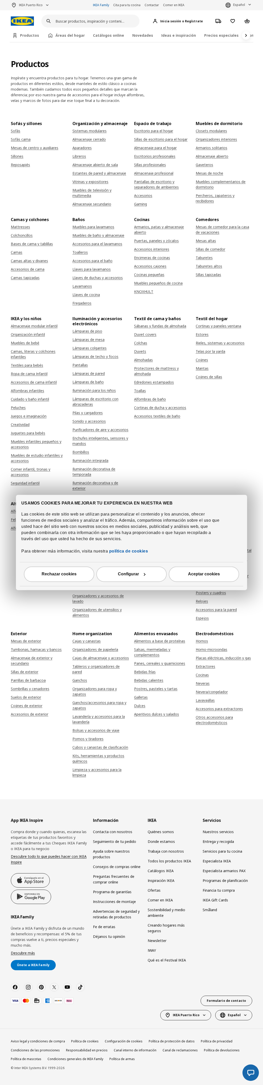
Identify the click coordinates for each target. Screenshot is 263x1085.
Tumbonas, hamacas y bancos (36, 649)
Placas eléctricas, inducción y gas (223, 657)
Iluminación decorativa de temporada (93, 472)
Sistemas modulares (89, 130)
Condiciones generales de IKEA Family (75, 1059)
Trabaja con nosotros (166, 851)
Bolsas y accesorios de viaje (95, 730)
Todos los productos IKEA (169, 861)
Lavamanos (82, 286)
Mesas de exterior (26, 641)
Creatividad (20, 424)
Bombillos (80, 452)
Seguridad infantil (25, 483)
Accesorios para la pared (216, 609)
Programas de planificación (225, 880)
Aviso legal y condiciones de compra (38, 1041)
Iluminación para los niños (94, 390)
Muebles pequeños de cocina (158, 283)
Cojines (202, 359)
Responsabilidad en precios (87, 1050)
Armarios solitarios (211, 147)
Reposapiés (20, 164)
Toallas (140, 390)
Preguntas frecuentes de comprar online (113, 879)
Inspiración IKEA (161, 880)
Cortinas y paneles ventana (218, 325)
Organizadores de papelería (95, 649)
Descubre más (23, 952)
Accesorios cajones (150, 266)
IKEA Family (101, 5)
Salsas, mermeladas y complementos (152, 652)
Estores (202, 334)
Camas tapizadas (25, 277)
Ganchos (79, 680)
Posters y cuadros (211, 592)
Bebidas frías (145, 671)
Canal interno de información (135, 1050)
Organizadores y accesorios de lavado (98, 598)
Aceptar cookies (204, 574)
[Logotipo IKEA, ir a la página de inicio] (22, 21)
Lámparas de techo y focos (95, 356)
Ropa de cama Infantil (29, 373)
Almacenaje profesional (153, 173)
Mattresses (20, 226)
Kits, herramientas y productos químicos (98, 758)
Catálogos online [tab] (108, 35)
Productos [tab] (29, 35)
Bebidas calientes (148, 680)
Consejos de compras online (116, 866)
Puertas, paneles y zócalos (156, 240)
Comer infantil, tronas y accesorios (30, 472)
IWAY (152, 950)
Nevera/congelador (212, 691)
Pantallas (80, 365)
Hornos (202, 641)
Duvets (140, 351)
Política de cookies (85, 1041)
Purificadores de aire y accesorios (100, 429)
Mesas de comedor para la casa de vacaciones (222, 229)
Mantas (202, 368)
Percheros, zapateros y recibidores (215, 198)
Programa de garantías (112, 891)
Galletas (141, 697)
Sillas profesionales (150, 164)
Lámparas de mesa (88, 339)
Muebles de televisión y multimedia (91, 193)
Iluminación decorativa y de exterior (95, 485)
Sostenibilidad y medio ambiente (166, 912)
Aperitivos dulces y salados (156, 714)
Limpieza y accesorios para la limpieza (96, 772)
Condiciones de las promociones (35, 1050)
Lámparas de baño (88, 381)
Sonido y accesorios (89, 421)
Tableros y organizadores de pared (96, 669)
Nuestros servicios (218, 831)
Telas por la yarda (210, 351)
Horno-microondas (211, 649)
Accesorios (143, 195)
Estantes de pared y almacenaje (99, 173)
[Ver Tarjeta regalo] (37, 1001)
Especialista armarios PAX (224, 870)
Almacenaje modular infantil (34, 325)
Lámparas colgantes (89, 348)
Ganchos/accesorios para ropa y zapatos (99, 705)
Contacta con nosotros (112, 831)
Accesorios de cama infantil (34, 382)
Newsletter (157, 940)
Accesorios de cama (27, 269)
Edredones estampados (154, 382)
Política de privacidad (216, 1041)
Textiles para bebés (27, 365)
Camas (16, 252)
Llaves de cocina (86, 294)
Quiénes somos (161, 831)
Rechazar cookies (59, 574)
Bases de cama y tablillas (32, 243)
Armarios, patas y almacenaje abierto (159, 229)
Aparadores (82, 147)
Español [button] (239, 5)
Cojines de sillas (209, 376)
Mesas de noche (209, 173)
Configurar (128, 574)
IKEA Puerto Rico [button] (31, 5)
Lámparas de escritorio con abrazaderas (95, 401)
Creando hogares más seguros (166, 928)
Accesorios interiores (151, 249)
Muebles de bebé (25, 342)
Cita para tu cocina (126, 5)
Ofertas (154, 890)
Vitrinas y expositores (90, 181)
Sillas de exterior (24, 671)
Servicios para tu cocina (222, 851)
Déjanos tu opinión (109, 936)
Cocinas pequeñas (149, 274)
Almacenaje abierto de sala (95, 164)
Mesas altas (206, 240)
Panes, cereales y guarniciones (159, 663)
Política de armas (122, 1059)
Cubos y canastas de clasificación (100, 747)
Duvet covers (145, 334)
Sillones (17, 156)
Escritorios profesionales (154, 156)
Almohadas (143, 359)
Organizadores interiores (216, 139)
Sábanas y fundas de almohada (160, 325)
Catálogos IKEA (161, 870)
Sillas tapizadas (208, 274)
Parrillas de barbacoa (28, 680)
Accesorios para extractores (219, 708)
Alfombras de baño (150, 399)
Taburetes (204, 257)
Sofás (15, 130)
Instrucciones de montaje (114, 901)
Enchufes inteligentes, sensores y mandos (100, 441)
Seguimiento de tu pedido (114, 841)
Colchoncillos (22, 235)
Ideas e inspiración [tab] (178, 35)
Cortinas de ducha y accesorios (160, 407)
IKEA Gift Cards (215, 900)
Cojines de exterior (26, 705)
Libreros (79, 156)
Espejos (202, 618)
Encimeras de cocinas (152, 257)
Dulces (139, 705)
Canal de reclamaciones (180, 1050)
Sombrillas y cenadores (30, 688)
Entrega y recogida (218, 841)
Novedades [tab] (142, 35)
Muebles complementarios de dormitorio (221, 184)
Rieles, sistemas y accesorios (220, 342)
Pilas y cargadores (87, 412)
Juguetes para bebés (28, 433)
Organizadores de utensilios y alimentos (97, 612)
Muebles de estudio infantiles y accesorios (37, 458)
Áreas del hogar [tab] (70, 35)
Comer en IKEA (173, 5)
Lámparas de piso (87, 331)
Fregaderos (81, 303)
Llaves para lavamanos (91, 269)
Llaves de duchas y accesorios (97, 277)
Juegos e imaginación (28, 416)
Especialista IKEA (217, 861)
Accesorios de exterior (29, 714)
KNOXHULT (143, 291)
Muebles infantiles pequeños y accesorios (36, 444)
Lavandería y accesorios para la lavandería (98, 719)
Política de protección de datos (172, 1041)
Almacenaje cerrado (89, 139)
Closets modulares (211, 130)
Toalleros (80, 252)
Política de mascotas (26, 1059)
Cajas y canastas (86, 641)
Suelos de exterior (26, 697)
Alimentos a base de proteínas (159, 641)
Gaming (140, 204)
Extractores (205, 666)
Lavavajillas (205, 700)
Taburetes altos (209, 266)
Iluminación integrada (90, 460)
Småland (210, 909)
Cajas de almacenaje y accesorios (100, 657)
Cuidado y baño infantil (30, 399)
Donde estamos (161, 841)
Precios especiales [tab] (221, 35)
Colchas (140, 342)
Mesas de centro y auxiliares (34, 147)
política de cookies (128, 551)
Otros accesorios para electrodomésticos (214, 720)
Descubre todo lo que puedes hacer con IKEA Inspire (49, 859)
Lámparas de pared (88, 373)
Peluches (18, 407)
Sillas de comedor (210, 249)
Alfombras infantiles (27, 390)
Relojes (202, 601)
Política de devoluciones (222, 1050)
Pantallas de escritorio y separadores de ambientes (156, 184)
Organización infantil (28, 334)
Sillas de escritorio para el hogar (160, 139)
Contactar (152, 5)
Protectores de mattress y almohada (156, 371)
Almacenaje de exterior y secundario (31, 660)
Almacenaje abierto (212, 156)
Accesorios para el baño (92, 260)
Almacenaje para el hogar (155, 147)
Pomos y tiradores (88, 738)
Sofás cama (21, 139)
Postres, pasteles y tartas (155, 688)
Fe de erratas (104, 926)
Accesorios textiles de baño (157, 416)
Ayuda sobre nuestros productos (111, 854)
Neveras (203, 683)
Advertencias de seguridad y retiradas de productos (116, 914)
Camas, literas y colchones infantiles (33, 354)
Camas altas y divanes (29, 260)
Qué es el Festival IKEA (167, 960)
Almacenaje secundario (91, 204)
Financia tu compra (219, 890)
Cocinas (202, 674)
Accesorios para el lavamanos (97, 243)
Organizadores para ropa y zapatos (94, 691)
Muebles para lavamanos (93, 226)
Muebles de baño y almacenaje (98, 235)
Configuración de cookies (124, 1041)
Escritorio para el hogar (153, 130)
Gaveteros (204, 164)
